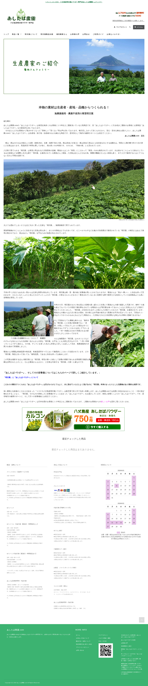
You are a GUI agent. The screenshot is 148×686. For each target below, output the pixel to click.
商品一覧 (16, 34)
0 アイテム (140, 27)
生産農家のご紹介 (126, 646)
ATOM (105, 641)
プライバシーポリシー (82, 647)
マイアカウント (121, 27)
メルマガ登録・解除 (104, 638)
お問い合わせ (80, 650)
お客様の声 (124, 643)
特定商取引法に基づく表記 (84, 644)
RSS (100, 641)
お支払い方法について (82, 638)
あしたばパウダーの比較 (128, 640)
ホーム (78, 635)
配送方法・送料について (83, 641)
